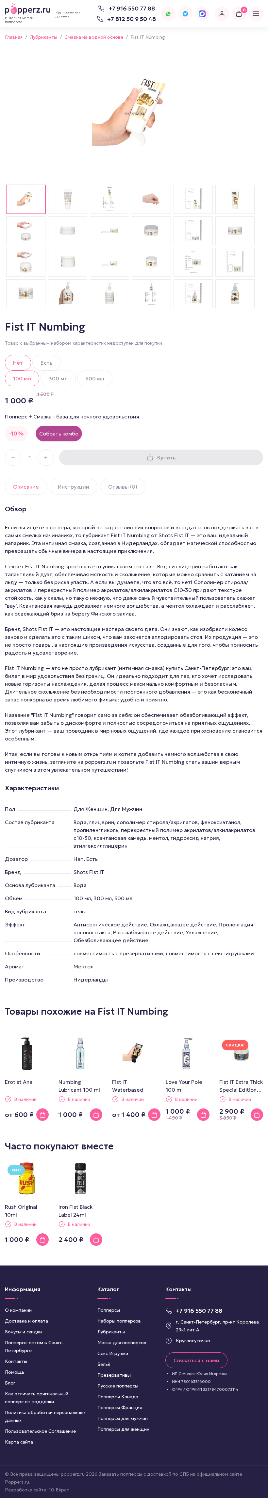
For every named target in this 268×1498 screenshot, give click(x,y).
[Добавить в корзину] (42, 1114)
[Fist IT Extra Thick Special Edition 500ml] (241, 1053)
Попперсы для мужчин (122, 1418)
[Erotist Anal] (27, 1053)
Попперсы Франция (119, 1407)
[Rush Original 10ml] (27, 1178)
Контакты (16, 1361)
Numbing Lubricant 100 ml (79, 1086)
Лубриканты (111, 1332)
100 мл (22, 378)
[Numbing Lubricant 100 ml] (80, 1053)
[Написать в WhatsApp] (168, 14)
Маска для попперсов (121, 1343)
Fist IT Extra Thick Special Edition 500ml (241, 1086)
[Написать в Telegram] (185, 14)
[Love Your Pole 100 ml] (187, 1053)
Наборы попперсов (119, 1321)
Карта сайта (19, 1442)
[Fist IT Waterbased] (134, 1053)
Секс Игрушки (112, 1353)
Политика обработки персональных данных (45, 1416)
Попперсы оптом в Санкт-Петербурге (34, 1346)
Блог (10, 1383)
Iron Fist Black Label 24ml (75, 1211)
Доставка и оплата (26, 1321)
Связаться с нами (196, 1360)
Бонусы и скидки (23, 1332)
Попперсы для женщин (123, 1429)
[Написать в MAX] (202, 14)
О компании (18, 1310)
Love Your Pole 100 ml (184, 1086)
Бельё (103, 1364)
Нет (18, 362)
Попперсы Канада (117, 1397)
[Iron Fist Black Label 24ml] (80, 1178)
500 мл (94, 378)
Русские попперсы (117, 1386)
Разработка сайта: (37, 1490)
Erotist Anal (19, 1082)
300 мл (58, 378)
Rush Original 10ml (21, 1211)
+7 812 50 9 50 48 (131, 19)
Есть (46, 362)
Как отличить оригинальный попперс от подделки (36, 1398)
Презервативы (114, 1375)
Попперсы (108, 1310)
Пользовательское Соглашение (40, 1431)
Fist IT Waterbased (127, 1086)
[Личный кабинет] (222, 14)
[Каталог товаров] (256, 14)
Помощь (14, 1372)
